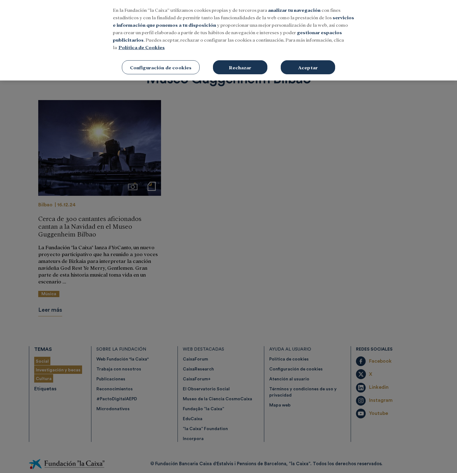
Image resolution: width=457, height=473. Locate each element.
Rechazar (240, 67)
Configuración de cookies (161, 67)
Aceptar (308, 67)
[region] (228, 40)
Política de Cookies (141, 47)
